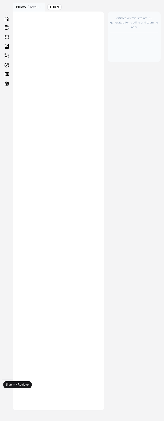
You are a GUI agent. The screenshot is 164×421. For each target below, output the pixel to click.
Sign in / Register (17, 385)
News (21, 7)
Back (56, 7)
